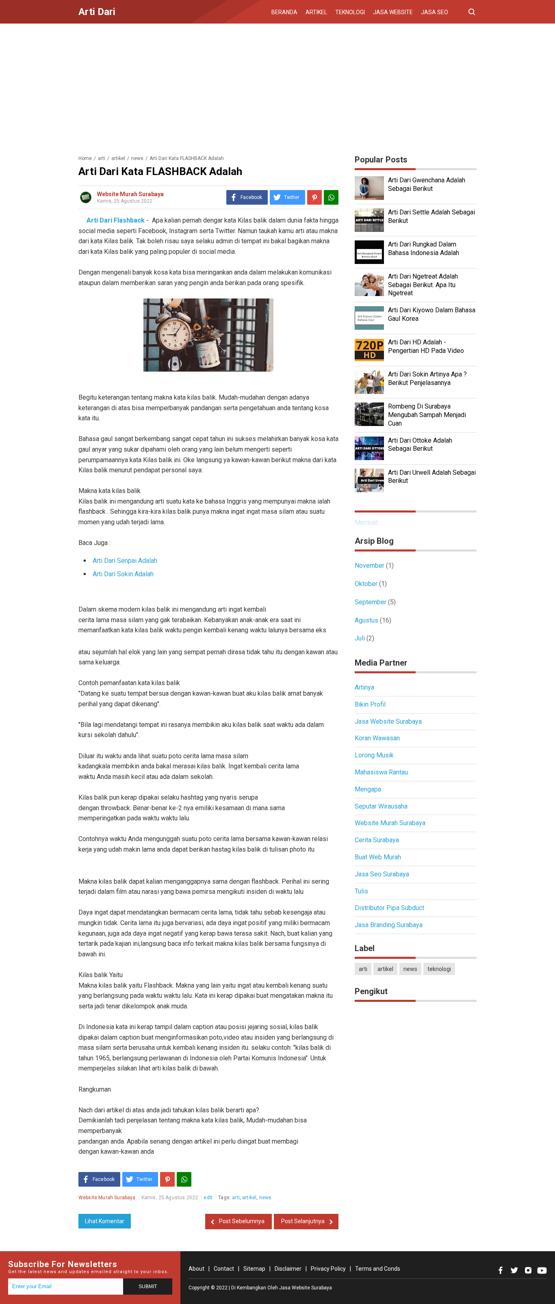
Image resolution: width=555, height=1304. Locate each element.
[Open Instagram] (528, 1270)
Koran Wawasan (377, 738)
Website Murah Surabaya (390, 823)
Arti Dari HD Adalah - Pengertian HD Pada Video (426, 346)
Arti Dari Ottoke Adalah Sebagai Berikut (420, 445)
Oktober (366, 584)
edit (208, 1197)
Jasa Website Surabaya (388, 721)
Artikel (316, 12)
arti (236, 1197)
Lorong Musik (374, 755)
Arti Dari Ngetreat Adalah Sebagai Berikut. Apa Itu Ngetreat (423, 284)
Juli (360, 638)
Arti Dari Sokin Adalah (123, 574)
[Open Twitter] (514, 1270)
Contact (224, 1268)
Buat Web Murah (378, 857)
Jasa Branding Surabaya (389, 925)
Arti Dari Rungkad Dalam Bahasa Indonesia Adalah (423, 248)
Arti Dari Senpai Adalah (125, 560)
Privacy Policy (328, 1268)
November (369, 565)
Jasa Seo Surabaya (382, 874)
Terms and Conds (377, 1268)
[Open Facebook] (500, 1270)
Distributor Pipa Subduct (389, 908)
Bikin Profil (370, 704)
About (196, 1268)
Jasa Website (393, 12)
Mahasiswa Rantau (381, 772)
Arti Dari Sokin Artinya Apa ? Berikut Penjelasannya (427, 378)
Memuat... (368, 522)
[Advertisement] (277, 86)
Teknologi (350, 12)
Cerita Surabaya (377, 840)
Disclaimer (288, 1268)
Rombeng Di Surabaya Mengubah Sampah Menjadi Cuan (427, 414)
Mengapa (368, 789)
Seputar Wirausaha (381, 806)
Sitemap (254, 1268)
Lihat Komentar (104, 1221)
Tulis (361, 891)
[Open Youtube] (542, 1270)
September (370, 602)
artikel (249, 1197)
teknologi (439, 969)
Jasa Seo (434, 12)
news (265, 1197)
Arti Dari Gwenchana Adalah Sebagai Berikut (426, 184)
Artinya (364, 687)
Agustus (366, 620)
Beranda (284, 12)
